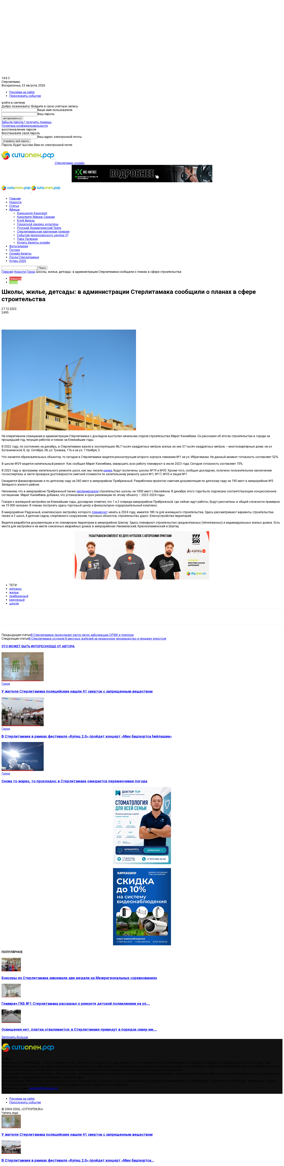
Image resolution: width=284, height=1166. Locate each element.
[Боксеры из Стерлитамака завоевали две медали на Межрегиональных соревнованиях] (11, 970)
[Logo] (16, 192)
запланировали (88, 491)
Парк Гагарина (27, 239)
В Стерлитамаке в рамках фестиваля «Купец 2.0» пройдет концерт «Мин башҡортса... (78, 1160)
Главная (15, 198)
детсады (15, 589)
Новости (15, 202)
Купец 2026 (17, 261)
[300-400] (142, 863)
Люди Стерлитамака (24, 257)
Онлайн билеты (20, 253)
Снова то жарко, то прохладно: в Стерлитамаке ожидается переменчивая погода (74, 781)
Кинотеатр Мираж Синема (36, 217)
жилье (14, 592)
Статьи (14, 206)
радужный (17, 600)
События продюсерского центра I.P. (42, 235)
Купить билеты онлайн (33, 242)
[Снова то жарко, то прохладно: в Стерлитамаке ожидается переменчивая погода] (23, 770)
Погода (14, 250)
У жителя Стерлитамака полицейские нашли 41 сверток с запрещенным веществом (77, 691)
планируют (100, 512)
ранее (108, 470)
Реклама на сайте (22, 92)
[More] (121, 318)
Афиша (14, 209)
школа (14, 603)
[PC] (142, 181)
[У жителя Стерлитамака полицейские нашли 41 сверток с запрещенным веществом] (23, 680)
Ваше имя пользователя (54, 110)
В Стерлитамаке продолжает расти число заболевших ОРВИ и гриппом (82, 635)
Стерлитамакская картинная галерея (43, 231)
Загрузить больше (15, 1037)
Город (31, 272)
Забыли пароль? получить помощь (27, 122)
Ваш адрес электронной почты (59, 137)
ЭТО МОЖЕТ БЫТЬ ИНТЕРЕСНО (25, 646)
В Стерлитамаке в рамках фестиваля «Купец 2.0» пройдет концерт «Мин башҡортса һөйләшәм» (87, 736)
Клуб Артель (26, 220)
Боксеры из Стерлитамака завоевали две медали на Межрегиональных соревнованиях (79, 978)
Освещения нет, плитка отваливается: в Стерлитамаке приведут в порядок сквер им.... (79, 1029)
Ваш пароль (45, 114)
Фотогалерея (18, 246)
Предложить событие (25, 96)
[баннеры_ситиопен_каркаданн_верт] (142, 944)
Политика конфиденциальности (25, 126)
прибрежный (18, 596)
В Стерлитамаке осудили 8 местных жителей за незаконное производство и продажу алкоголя (97, 638)
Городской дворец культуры (38, 224)
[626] (142, 578)
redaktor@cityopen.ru (43, 1088)
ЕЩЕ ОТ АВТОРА (62, 646)
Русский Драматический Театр (39, 228)
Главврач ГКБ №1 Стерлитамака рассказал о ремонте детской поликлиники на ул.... (76, 1003)
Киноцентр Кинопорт (32, 213)
